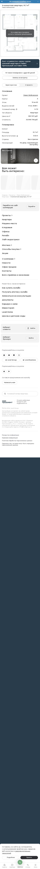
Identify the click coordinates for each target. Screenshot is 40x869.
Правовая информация (10, 438)
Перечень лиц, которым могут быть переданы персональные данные (18, 444)
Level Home (7, 312)
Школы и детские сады (13, 316)
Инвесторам (8, 308)
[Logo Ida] (7, 401)
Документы (7, 300)
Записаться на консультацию (16, 296)
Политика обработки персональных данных (17, 440)
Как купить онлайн (11, 288)
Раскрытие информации (10, 435)
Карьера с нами (9, 304)
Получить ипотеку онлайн (14, 292)
